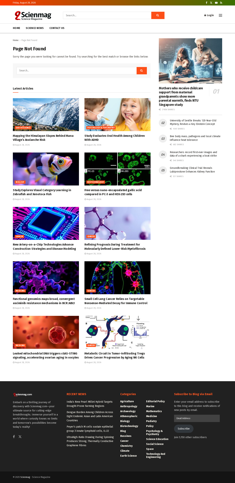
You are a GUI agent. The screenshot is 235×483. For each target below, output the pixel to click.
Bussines (125, 436)
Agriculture (127, 401)
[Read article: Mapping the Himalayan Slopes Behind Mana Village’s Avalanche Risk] (46, 114)
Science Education (157, 439)
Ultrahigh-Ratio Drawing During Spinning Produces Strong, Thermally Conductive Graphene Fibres (90, 441)
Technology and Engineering (155, 455)
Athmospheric (128, 416)
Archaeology (127, 411)
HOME (16, 28)
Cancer (19, 236)
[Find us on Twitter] (211, 3)
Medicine (20, 291)
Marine (150, 406)
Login (210, 15)
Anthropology (128, 406)
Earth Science (23, 128)
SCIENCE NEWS (35, 28)
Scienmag (25, 477)
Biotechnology (95, 182)
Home (16, 40)
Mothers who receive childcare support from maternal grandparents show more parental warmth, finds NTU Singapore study (181, 96)
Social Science (155, 444)
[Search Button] (157, 15)
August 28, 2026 (22, 145)
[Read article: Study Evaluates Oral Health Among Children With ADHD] (117, 114)
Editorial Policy (155, 401)
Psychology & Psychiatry (101, 128)
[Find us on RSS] (221, 3)
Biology (20, 182)
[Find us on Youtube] (216, 3)
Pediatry (151, 421)
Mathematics (154, 411)
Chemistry (126, 445)
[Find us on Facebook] (206, 3)
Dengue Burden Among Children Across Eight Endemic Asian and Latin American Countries (90, 416)
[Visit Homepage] (33, 15)
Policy (149, 426)
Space (150, 449)
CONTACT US (57, 28)
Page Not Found (29, 40)
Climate (124, 450)
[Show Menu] (220, 15)
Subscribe (184, 428)
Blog (123, 431)
